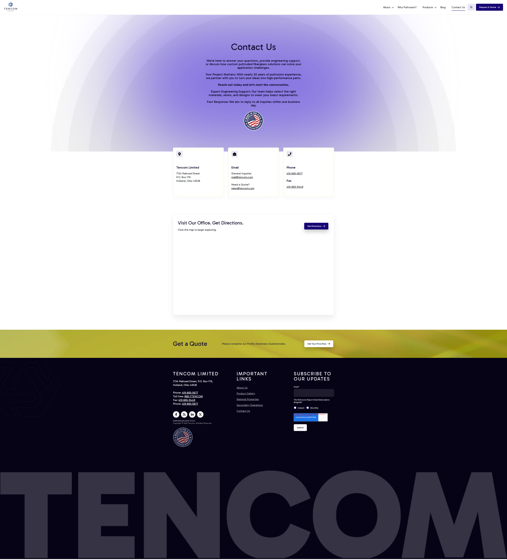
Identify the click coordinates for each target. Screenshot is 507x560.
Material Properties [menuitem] (248, 399)
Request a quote (487, 7)
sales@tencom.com (242, 188)
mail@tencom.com (242, 177)
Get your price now (317, 344)
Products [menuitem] (427, 7)
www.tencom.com (181, 420)
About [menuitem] (386, 7)
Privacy (192, 420)
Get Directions (314, 226)
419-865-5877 (295, 173)
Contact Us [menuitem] (458, 7)
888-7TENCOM (193, 396)
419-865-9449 (295, 186)
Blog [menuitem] (443, 7)
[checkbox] (314, 408)
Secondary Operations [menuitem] (250, 405)
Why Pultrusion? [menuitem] (407, 7)
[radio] (300, 408)
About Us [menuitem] (242, 387)
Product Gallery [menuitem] (246, 393)
